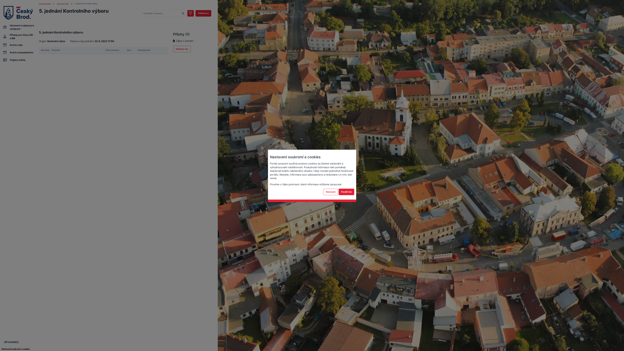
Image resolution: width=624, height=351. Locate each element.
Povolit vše (346, 192)
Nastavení (330, 192)
